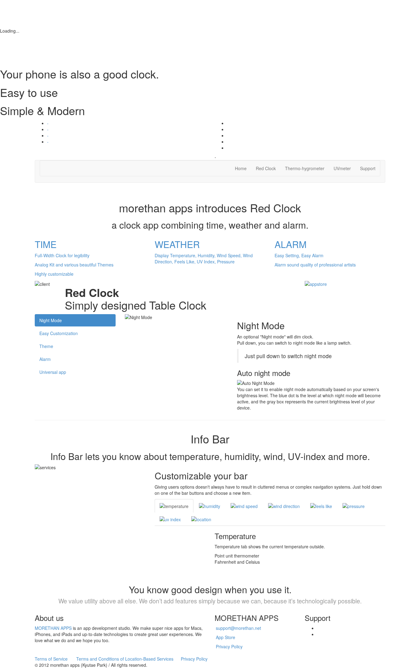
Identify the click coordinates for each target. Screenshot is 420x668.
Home (241, 168)
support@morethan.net (238, 628)
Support (367, 168)
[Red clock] (316, 283)
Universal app (52, 372)
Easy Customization (58, 333)
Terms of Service (51, 659)
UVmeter (342, 168)
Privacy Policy (229, 646)
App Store (225, 637)
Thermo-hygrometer (304, 168)
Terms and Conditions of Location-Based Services (124, 659)
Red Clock (266, 168)
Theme (46, 346)
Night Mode (50, 320)
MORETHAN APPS (53, 628)
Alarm (45, 359)
